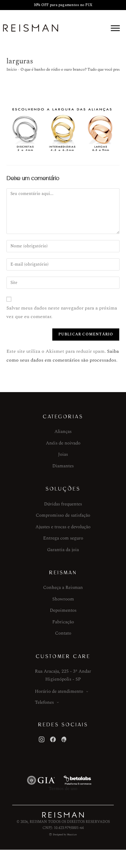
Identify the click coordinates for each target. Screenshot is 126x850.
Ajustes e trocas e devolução (63, 526)
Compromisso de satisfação (63, 515)
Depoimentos (63, 610)
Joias (63, 454)
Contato (63, 633)
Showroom (63, 599)
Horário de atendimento (59, 691)
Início (11, 69)
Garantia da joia (63, 549)
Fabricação (63, 621)
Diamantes (63, 465)
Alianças (63, 431)
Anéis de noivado (63, 443)
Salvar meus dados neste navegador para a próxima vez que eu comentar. (61, 312)
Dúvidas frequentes (63, 504)
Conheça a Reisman (63, 587)
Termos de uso (63, 788)
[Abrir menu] (115, 28)
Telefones (44, 702)
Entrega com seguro (63, 538)
